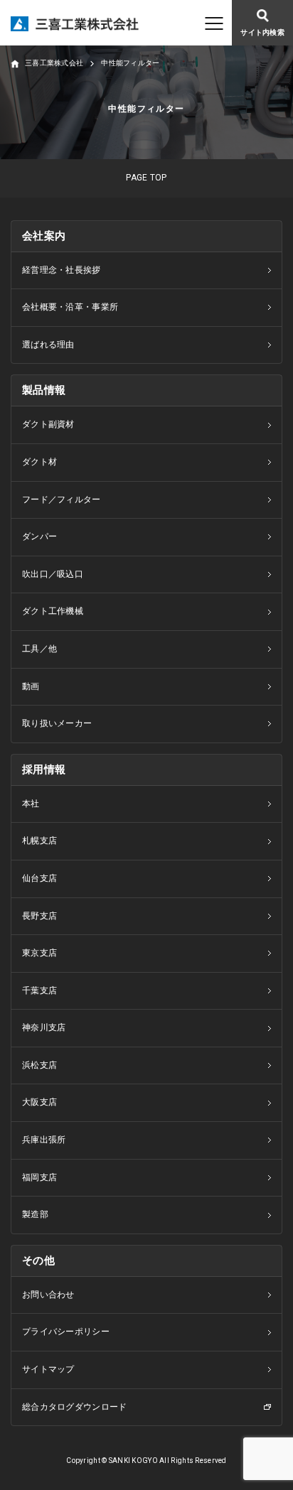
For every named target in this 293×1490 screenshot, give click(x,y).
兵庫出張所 (43, 1140)
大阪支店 (39, 1102)
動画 (31, 686)
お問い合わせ (48, 1295)
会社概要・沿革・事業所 (70, 307)
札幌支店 (39, 841)
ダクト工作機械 (52, 611)
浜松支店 (39, 1065)
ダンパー (39, 536)
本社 (31, 804)
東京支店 (39, 953)
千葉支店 (39, 990)
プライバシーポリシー (66, 1332)
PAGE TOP (146, 178)
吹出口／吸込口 (52, 574)
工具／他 (39, 649)
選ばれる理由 (48, 345)
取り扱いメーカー (57, 723)
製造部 (35, 1214)
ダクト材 (39, 462)
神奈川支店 (43, 1027)
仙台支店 (39, 878)
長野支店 (39, 916)
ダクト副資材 (48, 424)
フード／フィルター (61, 499)
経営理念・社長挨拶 (61, 270)
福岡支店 (39, 1177)
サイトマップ (48, 1369)
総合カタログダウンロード (74, 1407)
